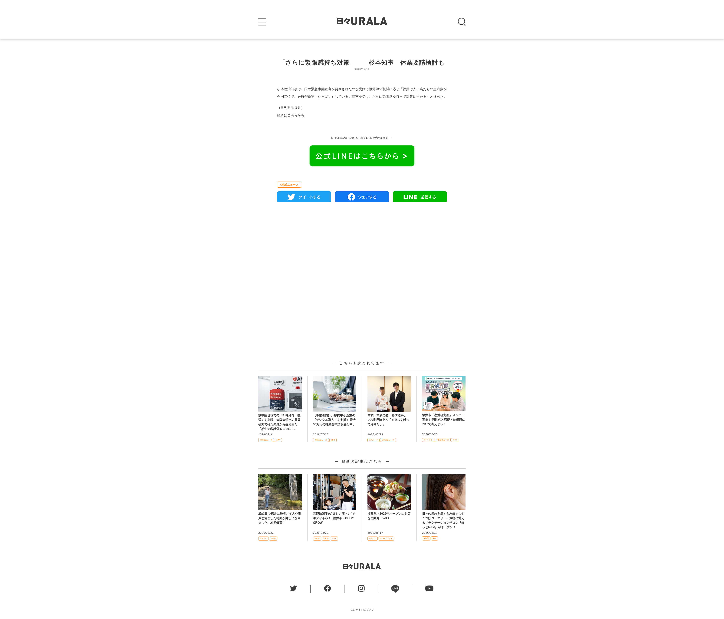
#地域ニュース (289, 184)
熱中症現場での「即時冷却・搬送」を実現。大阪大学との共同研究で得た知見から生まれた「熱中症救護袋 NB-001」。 (279, 422)
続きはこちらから (290, 115)
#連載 (273, 538)
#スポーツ (373, 440)
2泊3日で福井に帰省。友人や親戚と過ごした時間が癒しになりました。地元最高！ (279, 518)
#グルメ (372, 538)
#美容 (326, 538)
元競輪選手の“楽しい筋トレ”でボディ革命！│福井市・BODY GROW (334, 518)
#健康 (317, 538)
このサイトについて (362, 609)
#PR (278, 440)
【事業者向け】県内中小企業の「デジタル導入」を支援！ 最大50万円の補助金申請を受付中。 (334, 420)
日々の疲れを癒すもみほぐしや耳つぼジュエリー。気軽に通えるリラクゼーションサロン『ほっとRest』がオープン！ (443, 520)
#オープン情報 (386, 538)
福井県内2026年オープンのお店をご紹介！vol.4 (388, 516)
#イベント (428, 440)
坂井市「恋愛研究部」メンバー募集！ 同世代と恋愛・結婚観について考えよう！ (443, 419)
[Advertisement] (362, 248)
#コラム (263, 538)
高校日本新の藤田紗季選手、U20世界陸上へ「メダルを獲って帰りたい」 (388, 420)
